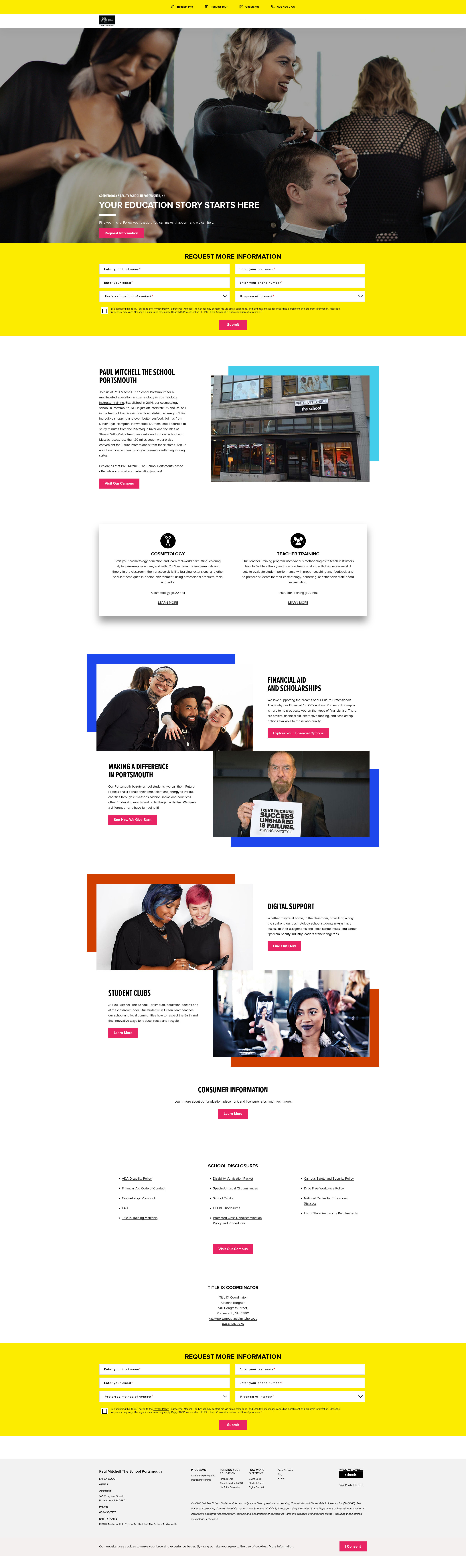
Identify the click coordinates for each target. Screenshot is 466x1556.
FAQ (125, 1208)
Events (281, 1478)
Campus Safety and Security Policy (329, 1179)
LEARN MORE (168, 603)
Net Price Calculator (230, 1487)
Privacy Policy (161, 308)
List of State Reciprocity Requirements (331, 1213)
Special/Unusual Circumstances (235, 1188)
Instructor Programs (201, 1479)
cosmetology (145, 397)
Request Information (121, 233)
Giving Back (255, 1479)
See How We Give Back (133, 820)
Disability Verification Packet (233, 1179)
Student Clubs (256, 1483)
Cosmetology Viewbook (139, 1198)
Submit (233, 324)
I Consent (353, 1546)
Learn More (123, 1033)
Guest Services (285, 1470)
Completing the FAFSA (231, 1483)
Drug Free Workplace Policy (324, 1188)
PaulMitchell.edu (354, 1485)
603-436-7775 (107, 1512)
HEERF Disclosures (226, 1208)
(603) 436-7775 (233, 1324)
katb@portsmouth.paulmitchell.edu (233, 1319)
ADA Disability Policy (137, 1179)
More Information (281, 1546)
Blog (280, 1474)
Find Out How (284, 946)
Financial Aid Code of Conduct (143, 1188)
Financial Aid (226, 1479)
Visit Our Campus (119, 483)
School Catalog (223, 1198)
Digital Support (256, 1487)
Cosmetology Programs (203, 1475)
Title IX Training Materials (139, 1218)
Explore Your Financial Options (298, 733)
